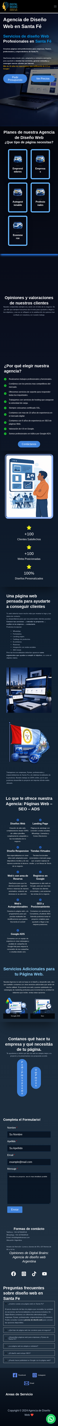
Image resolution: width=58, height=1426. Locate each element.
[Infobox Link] (17, 164)
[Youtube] (44, 1274)
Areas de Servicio (19, 1394)
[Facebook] (13, 1274)
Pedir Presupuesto (15, 78)
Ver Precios (42, 78)
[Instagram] (24, 1274)
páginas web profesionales (22, 49)
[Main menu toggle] (55, 6)
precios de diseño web (33, 1320)
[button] (29, 444)
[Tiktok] (34, 1274)
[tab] (29, 1313)
